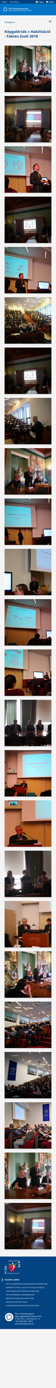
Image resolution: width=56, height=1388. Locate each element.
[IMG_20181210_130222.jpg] (28, 722)
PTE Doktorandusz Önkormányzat (20, 1295)
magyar (41, 2)
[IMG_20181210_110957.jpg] (28, 1074)
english (51, 2)
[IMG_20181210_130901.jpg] (28, 1225)
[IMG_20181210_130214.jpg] (28, 974)
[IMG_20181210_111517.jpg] (28, 521)
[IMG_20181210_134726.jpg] (28, 471)
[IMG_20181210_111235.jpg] (28, 571)
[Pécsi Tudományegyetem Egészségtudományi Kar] (28, 9)
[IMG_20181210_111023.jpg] (28, 320)
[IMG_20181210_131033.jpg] (28, 219)
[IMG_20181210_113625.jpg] (28, 269)
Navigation (10, 22)
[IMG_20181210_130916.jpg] (28, 873)
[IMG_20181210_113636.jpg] (28, 169)
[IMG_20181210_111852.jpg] (28, 672)
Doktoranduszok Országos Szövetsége (22, 1291)
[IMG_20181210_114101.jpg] (28, 622)
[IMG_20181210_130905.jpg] (28, 68)
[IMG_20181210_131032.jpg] (28, 370)
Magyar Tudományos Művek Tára (20, 1298)
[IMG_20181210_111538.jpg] (28, 1125)
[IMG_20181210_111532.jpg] (28, 1024)
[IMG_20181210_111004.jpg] (28, 420)
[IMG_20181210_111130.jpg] (28, 773)
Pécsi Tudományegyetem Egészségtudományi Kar (26, 1284)
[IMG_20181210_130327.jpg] (28, 1175)
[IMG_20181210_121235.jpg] (28, 924)
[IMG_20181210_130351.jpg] (28, 119)
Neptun (4, 2)
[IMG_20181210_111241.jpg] (28, 823)
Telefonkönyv (14, 2)
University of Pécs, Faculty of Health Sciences (25, 1287)
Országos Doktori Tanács (17, 1302)
